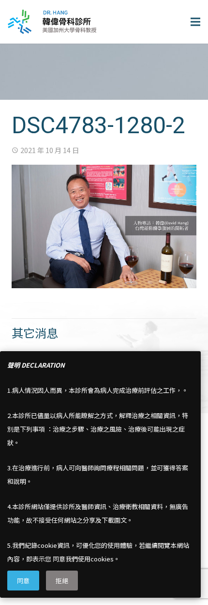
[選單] (195, 22)
